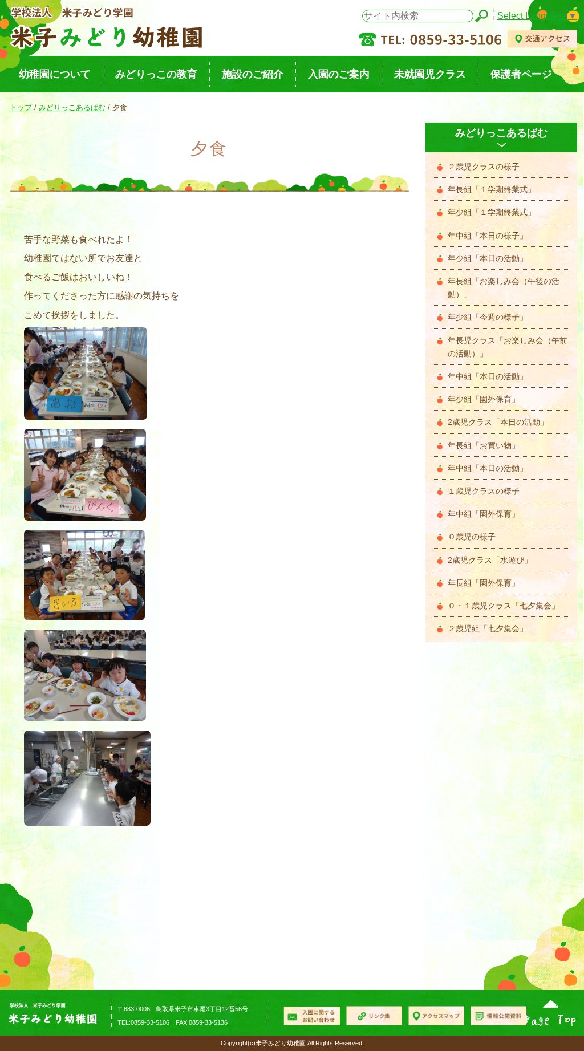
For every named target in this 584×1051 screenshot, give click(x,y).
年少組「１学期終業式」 (492, 212)
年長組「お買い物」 (484, 445)
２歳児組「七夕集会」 (488, 628)
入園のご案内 (339, 74)
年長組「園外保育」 (484, 583)
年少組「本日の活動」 (488, 258)
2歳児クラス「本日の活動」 (498, 422)
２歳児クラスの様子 (484, 167)
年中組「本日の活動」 (488, 376)
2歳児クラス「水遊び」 (490, 560)
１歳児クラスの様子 (484, 491)
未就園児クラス (430, 74)
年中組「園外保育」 (484, 514)
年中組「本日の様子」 (488, 236)
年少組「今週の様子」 (488, 317)
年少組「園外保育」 (484, 399)
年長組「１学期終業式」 (492, 189)
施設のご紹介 (252, 74)
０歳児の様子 (472, 537)
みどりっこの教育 (156, 74)
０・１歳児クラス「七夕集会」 (503, 606)
